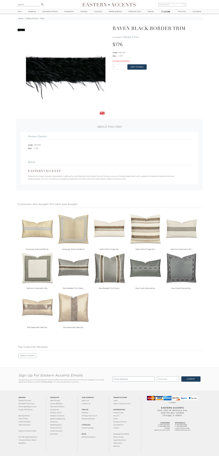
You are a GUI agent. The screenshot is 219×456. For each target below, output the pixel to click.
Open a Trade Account (121, 403)
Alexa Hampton (25, 425)
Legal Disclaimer (119, 440)
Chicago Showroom (89, 416)
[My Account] (199, 4)
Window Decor (56, 413)
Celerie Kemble (24, 422)
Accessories (69, 11)
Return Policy (118, 437)
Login (115, 400)
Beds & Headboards (57, 419)
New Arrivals (55, 400)
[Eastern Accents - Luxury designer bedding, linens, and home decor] (109, 4)
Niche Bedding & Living (27, 407)
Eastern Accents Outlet (27, 431)
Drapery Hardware (57, 416)
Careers (116, 428)
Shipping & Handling (121, 434)
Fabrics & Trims (135, 11)
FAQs (115, 419)
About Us (85, 400)
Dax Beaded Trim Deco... (73, 288)
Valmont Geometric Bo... (181, 249)
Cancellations (118, 425)
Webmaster (117, 443)
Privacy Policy (47, 382)
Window (83, 11)
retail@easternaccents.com (162, 429)
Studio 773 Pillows (25, 410)
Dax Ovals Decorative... (145, 288)
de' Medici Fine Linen (26, 403)
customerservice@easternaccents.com (182, 429)
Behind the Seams (89, 437)
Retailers (85, 413)
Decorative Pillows (50, 11)
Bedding (32, 11)
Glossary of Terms (120, 422)
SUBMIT (191, 379)
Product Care (118, 413)
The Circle (182, 11)
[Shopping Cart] (201, 4)
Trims (42, 18)
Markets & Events (88, 419)
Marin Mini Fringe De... (110, 249)
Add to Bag (137, 67)
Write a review (27, 355)
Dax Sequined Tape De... (37, 327)
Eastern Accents (25, 400)
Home (20, 18)
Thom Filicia (23, 419)
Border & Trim (131, 37)
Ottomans (54, 422)
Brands (151, 11)
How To (116, 416)
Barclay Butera (24, 416)
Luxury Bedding (56, 403)
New (20, 11)
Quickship (197, 11)
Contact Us (86, 403)
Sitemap (116, 446)
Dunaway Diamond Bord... (37, 249)
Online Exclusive (56, 431)
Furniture (98, 11)
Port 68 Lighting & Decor (28, 437)
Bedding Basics (115, 11)
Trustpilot (172, 402)
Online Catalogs (88, 428)
